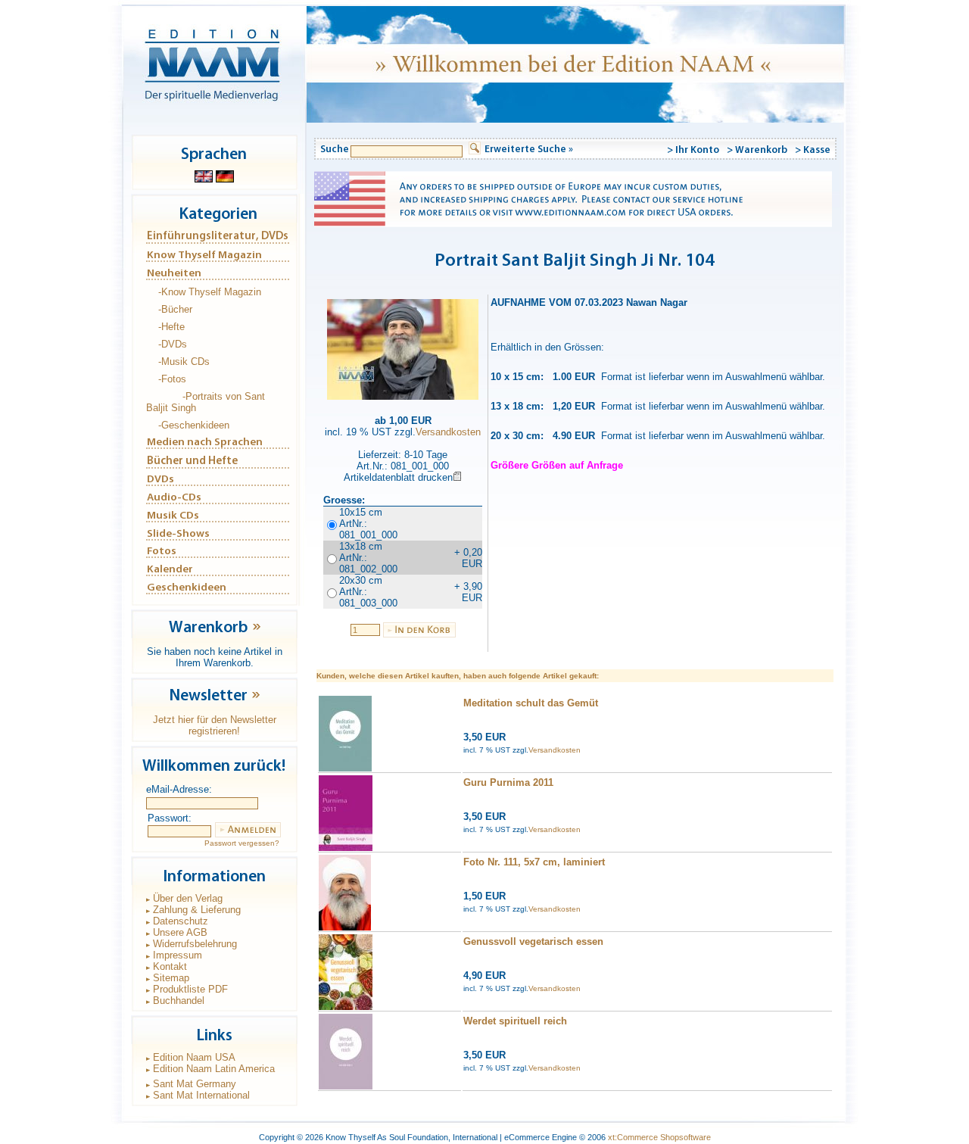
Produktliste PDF (190, 989)
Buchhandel (178, 1000)
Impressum (177, 955)
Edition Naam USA (194, 1057)
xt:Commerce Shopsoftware (659, 1137)
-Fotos (172, 379)
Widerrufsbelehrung (195, 943)
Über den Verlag (188, 898)
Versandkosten (448, 432)
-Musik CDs (184, 361)
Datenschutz (180, 921)
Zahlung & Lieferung (197, 909)
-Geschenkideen (193, 425)
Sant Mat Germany (194, 1083)
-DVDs (172, 344)
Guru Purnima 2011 (508, 782)
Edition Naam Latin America (214, 1068)
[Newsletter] (256, 700)
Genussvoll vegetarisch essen (533, 941)
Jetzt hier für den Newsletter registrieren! (214, 725)
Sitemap (171, 977)
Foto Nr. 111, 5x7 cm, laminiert (534, 862)
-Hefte (171, 326)
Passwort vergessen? (241, 843)
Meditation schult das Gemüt (530, 703)
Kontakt (170, 966)
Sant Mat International (201, 1095)
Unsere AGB (180, 932)
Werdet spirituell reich (515, 1021)
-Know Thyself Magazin (209, 292)
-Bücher (175, 309)
